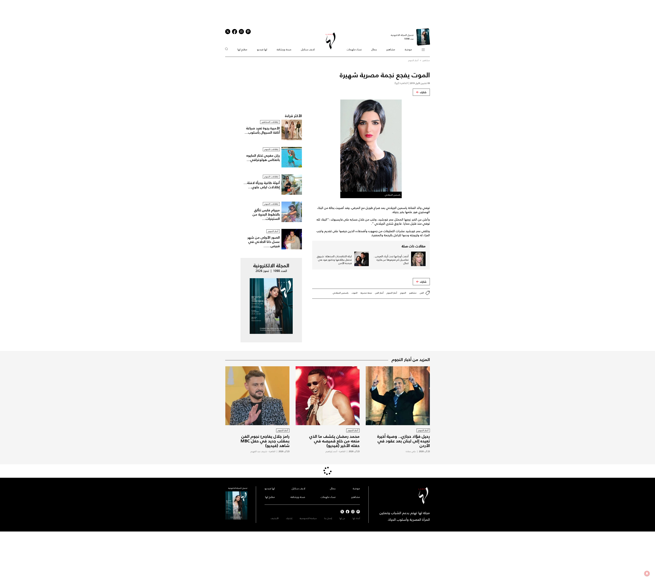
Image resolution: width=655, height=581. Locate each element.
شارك (423, 92)
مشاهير (390, 49)
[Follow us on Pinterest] (248, 31)
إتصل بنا (328, 518)
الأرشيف (275, 518)
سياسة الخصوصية (308, 518)
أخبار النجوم (413, 60)
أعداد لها (356, 518)
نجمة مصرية (366, 293)
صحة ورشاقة (284, 49)
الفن (422, 293)
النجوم (403, 293)
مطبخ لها (242, 49)
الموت (354, 293)
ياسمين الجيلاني (340, 293)
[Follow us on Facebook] (347, 511)
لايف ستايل (308, 49)
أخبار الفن (379, 293)
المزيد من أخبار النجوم (411, 359)
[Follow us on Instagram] (241, 31)
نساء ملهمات (354, 49)
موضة (408, 49)
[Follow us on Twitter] (227, 31)
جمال (374, 49)
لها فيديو (262, 49)
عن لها (342, 518)
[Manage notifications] (647, 573)
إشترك (289, 518)
